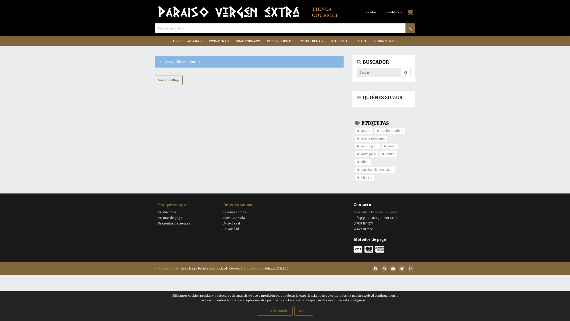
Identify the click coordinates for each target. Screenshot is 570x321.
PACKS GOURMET (280, 41)
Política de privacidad (212, 268)
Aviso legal (188, 268)
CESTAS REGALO (312, 41)
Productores (167, 212)
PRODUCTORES (384, 41)
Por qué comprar (173, 204)
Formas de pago (170, 218)
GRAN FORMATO (248, 41)
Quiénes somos (237, 204)
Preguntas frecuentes (174, 223)
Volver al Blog (168, 80)
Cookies (234, 268)
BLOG (361, 41)
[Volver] (359, 97)
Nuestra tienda (234, 218)
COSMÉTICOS (219, 41)
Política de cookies (274, 311)
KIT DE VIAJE (340, 41)
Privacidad (231, 229)
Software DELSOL (276, 268)
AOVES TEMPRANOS (187, 41)
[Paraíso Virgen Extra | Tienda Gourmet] (248, 12)
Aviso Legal (231, 223)
